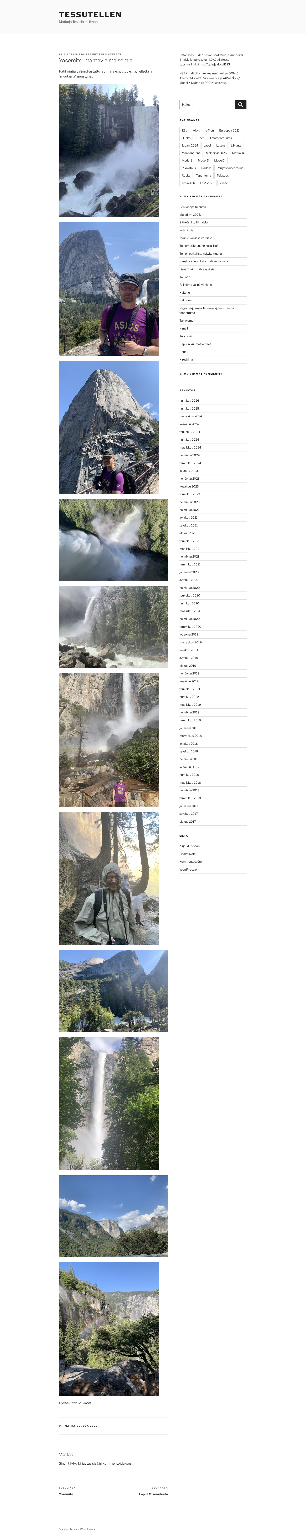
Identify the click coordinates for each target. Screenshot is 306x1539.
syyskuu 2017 (188, 813)
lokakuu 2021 (188, 517)
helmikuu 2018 (189, 790)
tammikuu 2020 (190, 626)
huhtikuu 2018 (189, 774)
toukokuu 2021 (189, 541)
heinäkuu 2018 (189, 759)
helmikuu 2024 (189, 455)
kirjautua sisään (90, 1463)
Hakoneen (186, 300)
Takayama (186, 320)
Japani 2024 (190, 145)
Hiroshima (186, 359)
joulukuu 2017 (188, 806)
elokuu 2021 (187, 533)
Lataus (220, 145)
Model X (219, 160)
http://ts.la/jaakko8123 (215, 64)
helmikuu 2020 (189, 618)
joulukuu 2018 (188, 728)
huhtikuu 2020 (189, 603)
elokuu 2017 (187, 821)
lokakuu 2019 (188, 650)
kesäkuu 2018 (189, 767)
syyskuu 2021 (188, 525)
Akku (196, 130)
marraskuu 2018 (190, 735)
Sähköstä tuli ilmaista (193, 222)
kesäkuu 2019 (189, 681)
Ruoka (186, 175)
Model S (203, 160)
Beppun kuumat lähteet (195, 344)
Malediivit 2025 (216, 153)
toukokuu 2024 (189, 432)
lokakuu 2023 (188, 470)
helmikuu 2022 (189, 509)
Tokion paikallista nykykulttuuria (200, 253)
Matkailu (73, 1425)
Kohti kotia (186, 230)
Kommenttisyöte (190, 861)
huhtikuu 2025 (189, 408)
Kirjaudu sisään (189, 846)
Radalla (206, 168)
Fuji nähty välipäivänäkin (195, 284)
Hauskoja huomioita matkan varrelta (203, 261)
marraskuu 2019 (190, 642)
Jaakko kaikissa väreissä (195, 238)
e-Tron (209, 130)
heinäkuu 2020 (189, 587)
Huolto (186, 138)
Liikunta (236, 145)
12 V (185, 130)
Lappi (207, 145)
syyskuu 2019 (188, 657)
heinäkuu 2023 (189, 478)
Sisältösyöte (187, 854)
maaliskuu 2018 (190, 782)
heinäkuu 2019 (189, 673)
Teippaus (223, 175)
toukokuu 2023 (189, 494)
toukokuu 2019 (189, 689)
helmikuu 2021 (189, 556)
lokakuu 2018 (188, 743)
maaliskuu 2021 (190, 548)
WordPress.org (189, 869)
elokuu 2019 (187, 665)
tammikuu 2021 (190, 564)
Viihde (224, 183)
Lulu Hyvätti (110, 54)
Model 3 (187, 160)
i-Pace (200, 138)
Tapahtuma (203, 175)
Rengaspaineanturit (230, 168)
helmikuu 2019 (189, 712)
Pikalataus (189, 168)
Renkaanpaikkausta (192, 207)
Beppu (183, 351)
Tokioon (184, 277)
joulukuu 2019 (188, 634)
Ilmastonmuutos (221, 138)
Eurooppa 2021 (229, 130)
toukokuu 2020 (189, 595)
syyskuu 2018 (188, 751)
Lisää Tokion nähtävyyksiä (196, 269)
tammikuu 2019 (190, 720)
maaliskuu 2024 (190, 447)
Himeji (183, 328)
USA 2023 (90, 1425)
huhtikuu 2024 (189, 439)
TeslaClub (188, 183)
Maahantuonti (191, 153)
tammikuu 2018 (190, 798)
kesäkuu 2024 (189, 424)
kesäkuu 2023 (189, 486)
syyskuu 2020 (188, 580)
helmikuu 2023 (189, 502)
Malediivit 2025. (190, 214)
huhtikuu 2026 (189, 400)
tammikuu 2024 (190, 463)
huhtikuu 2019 (189, 696)
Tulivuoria (185, 336)
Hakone (184, 292)
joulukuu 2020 (189, 572)
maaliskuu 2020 (190, 611)
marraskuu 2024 (190, 416)
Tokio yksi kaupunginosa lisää (199, 245)
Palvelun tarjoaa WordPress (76, 1529)
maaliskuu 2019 (190, 704)
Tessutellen (90, 14)
